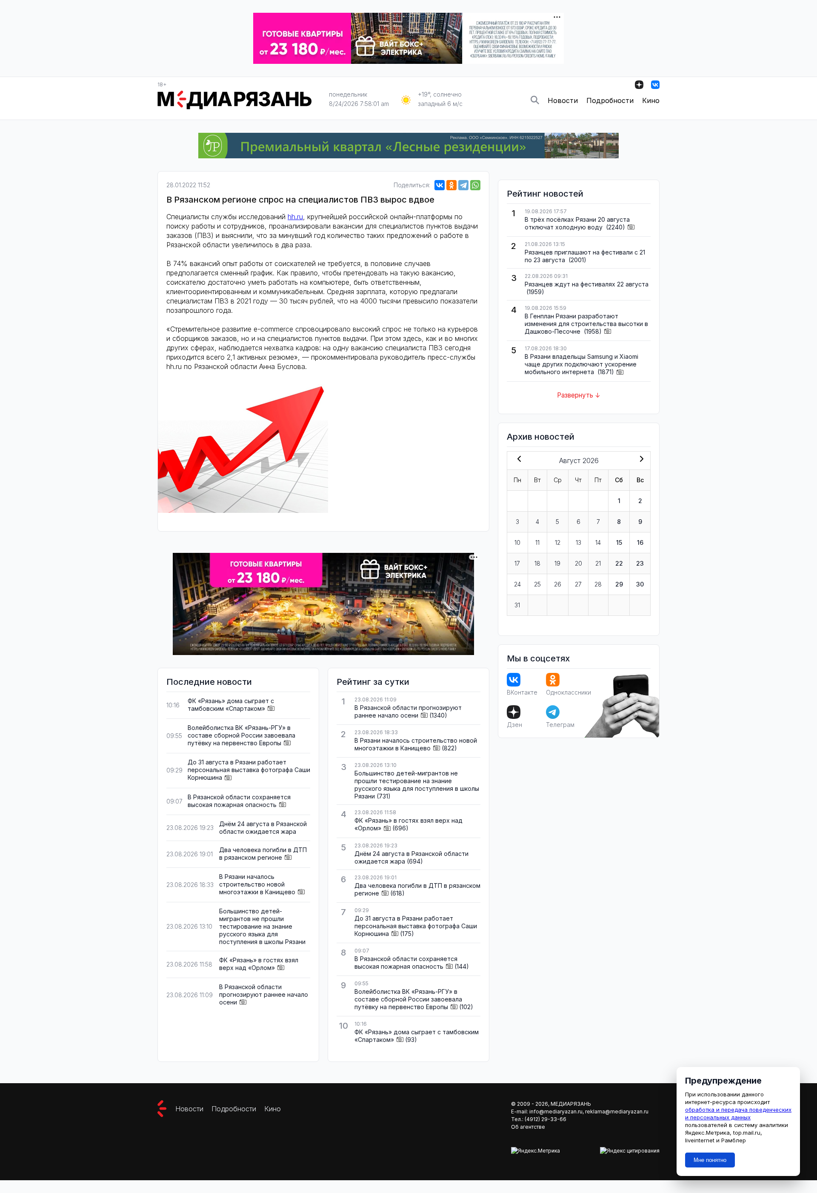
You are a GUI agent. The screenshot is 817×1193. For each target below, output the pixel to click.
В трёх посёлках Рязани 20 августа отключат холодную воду (577, 223)
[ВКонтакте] (439, 185)
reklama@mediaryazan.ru (616, 1111)
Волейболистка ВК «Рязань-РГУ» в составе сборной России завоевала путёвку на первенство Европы (241, 735)
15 (619, 542)
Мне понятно (710, 1160)
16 (640, 542)
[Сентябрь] (640, 459)
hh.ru (295, 216)
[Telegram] (463, 185)
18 (537, 563)
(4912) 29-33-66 (545, 1119)
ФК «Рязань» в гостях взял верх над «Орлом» (258, 963)
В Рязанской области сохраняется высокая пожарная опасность (239, 800)
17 (517, 563)
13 (578, 542)
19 (557, 563)
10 (517, 542)
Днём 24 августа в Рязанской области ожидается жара (263, 827)
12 (557, 542)
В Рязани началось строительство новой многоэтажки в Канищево (257, 884)
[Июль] (517, 459)
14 (598, 542)
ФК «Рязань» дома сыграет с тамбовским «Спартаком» (231, 704)
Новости (563, 100)
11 (537, 542)
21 (598, 563)
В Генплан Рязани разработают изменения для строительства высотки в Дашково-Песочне (586, 323)
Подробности (610, 100)
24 (517, 584)
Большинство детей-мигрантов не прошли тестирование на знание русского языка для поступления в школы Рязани (262, 926)
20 (578, 563)
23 (640, 563)
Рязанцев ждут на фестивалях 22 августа (586, 284)
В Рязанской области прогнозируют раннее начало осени (263, 994)
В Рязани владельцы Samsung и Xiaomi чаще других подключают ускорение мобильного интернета (581, 364)
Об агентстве (528, 1127)
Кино (651, 100)
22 (619, 563)
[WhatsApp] (475, 185)
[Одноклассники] (451, 185)
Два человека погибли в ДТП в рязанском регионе (263, 853)
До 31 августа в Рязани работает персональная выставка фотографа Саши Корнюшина (249, 769)
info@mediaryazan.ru (556, 1111)
